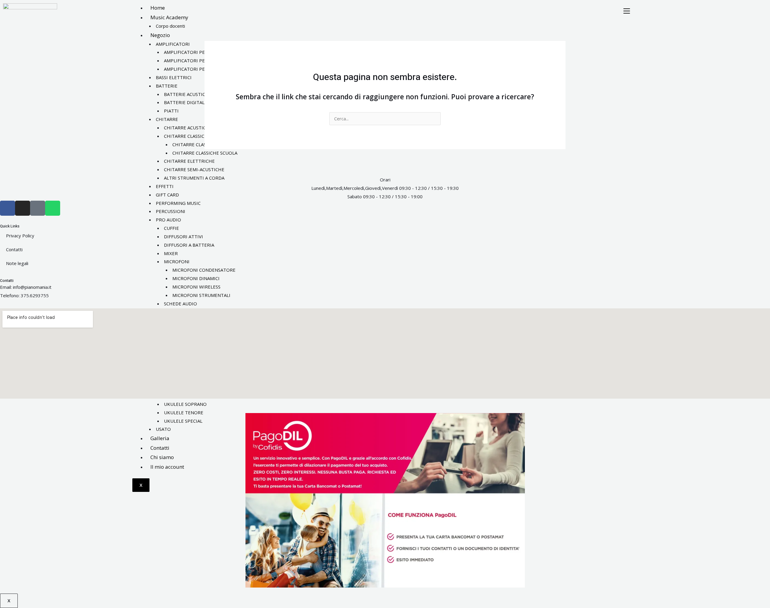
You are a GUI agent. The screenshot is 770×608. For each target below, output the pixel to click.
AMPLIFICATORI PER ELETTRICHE (200, 69)
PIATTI (171, 111)
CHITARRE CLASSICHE (187, 136)
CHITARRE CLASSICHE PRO (201, 144)
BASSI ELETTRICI (174, 77)
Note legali (17, 263)
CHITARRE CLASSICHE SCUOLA (204, 153)
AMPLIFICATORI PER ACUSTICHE (199, 52)
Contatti (159, 447)
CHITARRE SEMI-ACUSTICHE (194, 169)
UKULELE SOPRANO (185, 404)
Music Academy (169, 17)
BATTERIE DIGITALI (185, 102)
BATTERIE (166, 86)
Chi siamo (162, 457)
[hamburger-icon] (627, 11)
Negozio (160, 35)
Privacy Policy (20, 236)
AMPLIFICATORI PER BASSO (193, 60)
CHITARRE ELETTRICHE (189, 161)
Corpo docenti (170, 26)
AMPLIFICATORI (173, 44)
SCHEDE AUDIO (180, 304)
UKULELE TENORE (183, 412)
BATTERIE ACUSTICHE (187, 94)
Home (157, 7)
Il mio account (167, 466)
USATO (163, 429)
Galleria (159, 438)
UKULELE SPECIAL (183, 421)
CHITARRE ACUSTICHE (188, 128)
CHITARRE (167, 119)
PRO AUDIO (168, 220)
